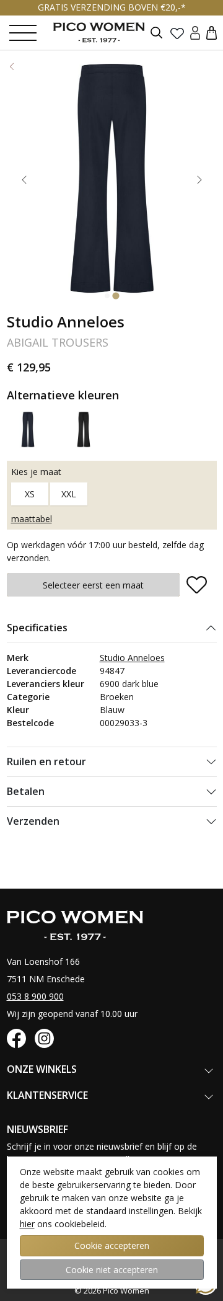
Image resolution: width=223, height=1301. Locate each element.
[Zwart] (84, 429)
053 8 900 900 (35, 996)
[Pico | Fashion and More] (108, 32)
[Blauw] (28, 429)
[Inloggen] (195, 32)
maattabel (31, 519)
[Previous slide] (24, 179)
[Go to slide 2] (115, 296)
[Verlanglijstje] (177, 33)
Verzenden (33, 821)
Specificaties (37, 627)
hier (27, 1224)
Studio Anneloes (132, 658)
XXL (68, 494)
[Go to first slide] (199, 179)
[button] (211, 32)
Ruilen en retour (46, 761)
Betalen (26, 791)
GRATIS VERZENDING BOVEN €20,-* (112, 7)
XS (30, 494)
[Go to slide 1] (107, 295)
